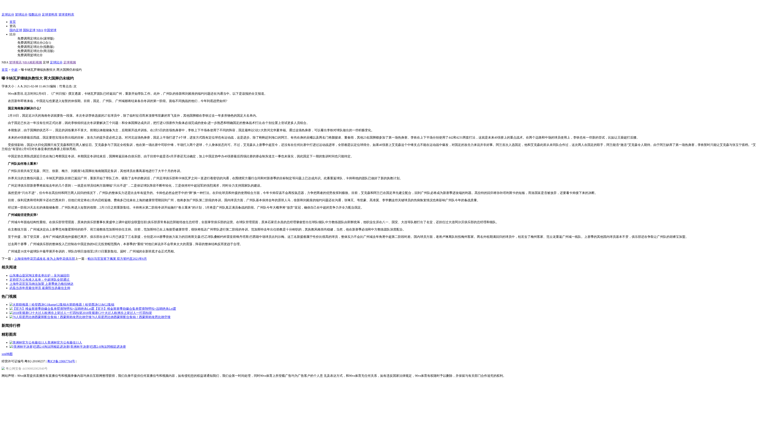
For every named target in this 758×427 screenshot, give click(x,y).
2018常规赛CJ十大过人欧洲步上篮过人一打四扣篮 (117, 313)
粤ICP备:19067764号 (61, 361)
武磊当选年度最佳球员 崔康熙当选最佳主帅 (39, 288)
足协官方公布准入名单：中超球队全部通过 (39, 279)
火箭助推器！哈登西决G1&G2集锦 (90, 304)
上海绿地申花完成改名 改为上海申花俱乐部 (44, 258)
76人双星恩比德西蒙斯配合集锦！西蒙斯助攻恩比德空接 (131, 317)
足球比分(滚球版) (42, 38)
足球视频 (69, 62)
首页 (12, 22)
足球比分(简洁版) (42, 51)
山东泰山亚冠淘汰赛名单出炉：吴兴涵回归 (39, 275)
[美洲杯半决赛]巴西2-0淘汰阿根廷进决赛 (97, 346)
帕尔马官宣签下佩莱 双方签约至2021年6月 (117, 258)
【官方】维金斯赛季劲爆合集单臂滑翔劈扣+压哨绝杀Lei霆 (135, 308)
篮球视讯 (15, 62)
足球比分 (8, 14)
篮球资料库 (66, 14)
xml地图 (7, 354)
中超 (14, 69)
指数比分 (34, 14)
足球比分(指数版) (42, 46)
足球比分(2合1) (40, 42)
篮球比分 (21, 14)
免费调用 (23, 38)
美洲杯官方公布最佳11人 (64, 342)
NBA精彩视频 (32, 62)
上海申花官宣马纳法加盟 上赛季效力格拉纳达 (41, 283)
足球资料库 (50, 14)
